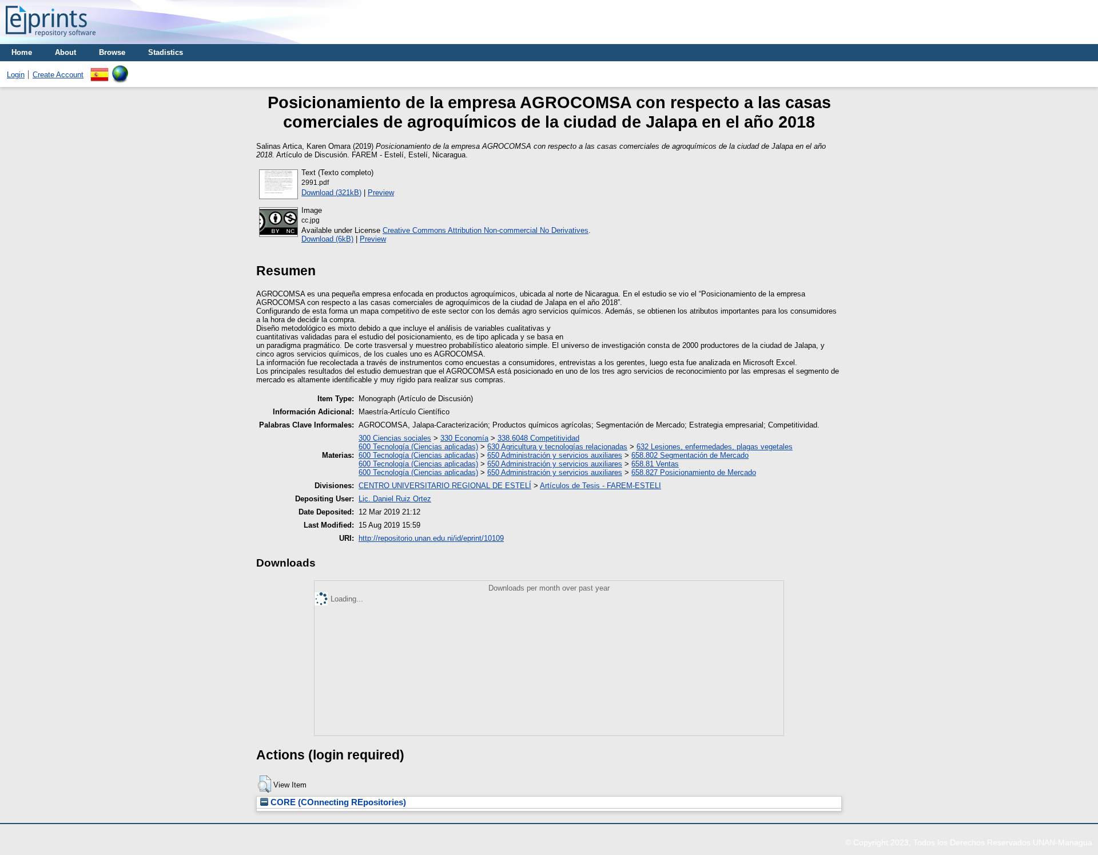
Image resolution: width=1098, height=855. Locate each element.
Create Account (58, 74)
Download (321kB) (331, 192)
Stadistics (165, 52)
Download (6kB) (327, 239)
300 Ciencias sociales (395, 438)
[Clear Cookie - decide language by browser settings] (120, 69)
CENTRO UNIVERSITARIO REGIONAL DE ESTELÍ (445, 485)
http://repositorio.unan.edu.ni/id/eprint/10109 (431, 538)
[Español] (99, 69)
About (65, 52)
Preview (381, 192)
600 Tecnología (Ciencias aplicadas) (418, 446)
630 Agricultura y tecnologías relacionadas (557, 446)
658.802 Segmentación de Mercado (690, 455)
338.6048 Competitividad (538, 438)
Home (21, 52)
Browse (112, 52)
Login (16, 74)
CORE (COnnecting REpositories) (337, 802)
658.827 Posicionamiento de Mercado (693, 472)
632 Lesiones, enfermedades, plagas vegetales (714, 446)
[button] (264, 784)
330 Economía (464, 438)
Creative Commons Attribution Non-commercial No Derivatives (485, 230)
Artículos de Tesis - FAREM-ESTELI (600, 485)
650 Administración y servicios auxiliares (554, 455)
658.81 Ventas (655, 464)
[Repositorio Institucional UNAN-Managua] (50, 39)
